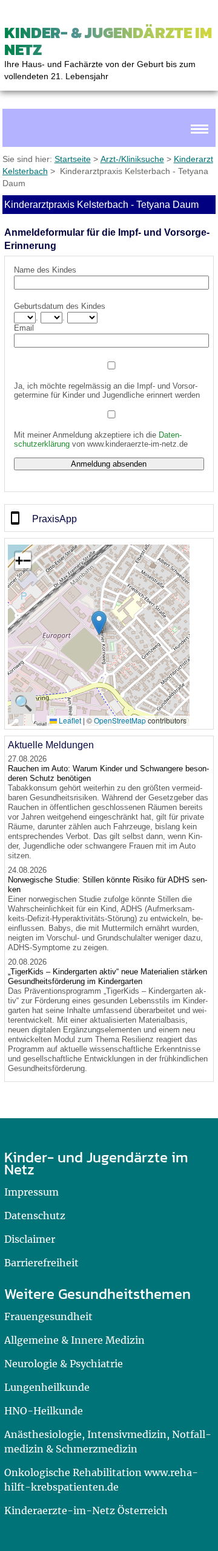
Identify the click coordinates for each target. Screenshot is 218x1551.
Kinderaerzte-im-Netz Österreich (86, 1510)
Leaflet (69, 720)
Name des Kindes (45, 269)
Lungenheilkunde (47, 1387)
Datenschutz (34, 1215)
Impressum (31, 1192)
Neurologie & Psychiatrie (63, 1364)
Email (24, 327)
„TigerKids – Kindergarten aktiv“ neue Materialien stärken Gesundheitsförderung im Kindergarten (107, 976)
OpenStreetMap (120, 720)
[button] (99, 622)
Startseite (72, 159)
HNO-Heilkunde (43, 1411)
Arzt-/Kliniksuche (132, 159)
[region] (109, 518)
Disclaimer (29, 1239)
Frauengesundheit (48, 1316)
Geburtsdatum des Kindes (59, 306)
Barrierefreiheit (41, 1263)
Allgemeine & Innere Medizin (74, 1340)
